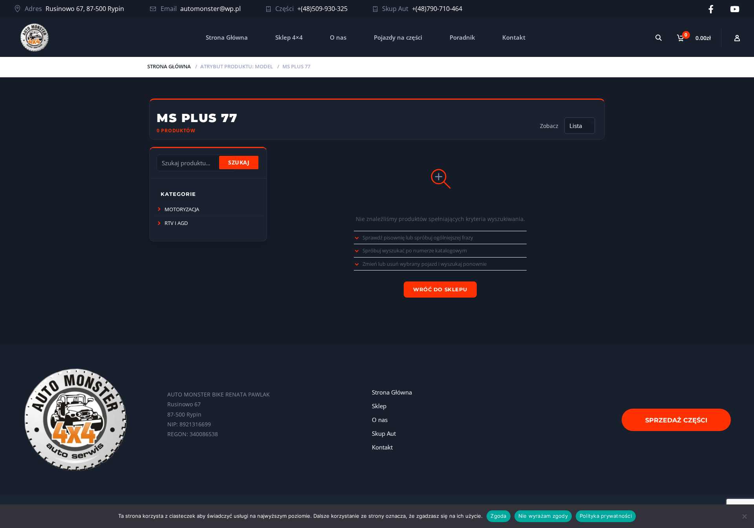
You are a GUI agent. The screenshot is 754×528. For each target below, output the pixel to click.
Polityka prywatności (606, 516)
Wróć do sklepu (440, 289)
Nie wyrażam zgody (543, 516)
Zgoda (498, 516)
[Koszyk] (695, 37)
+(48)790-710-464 (437, 8)
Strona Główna (227, 37)
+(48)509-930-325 (322, 8)
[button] (158, 209)
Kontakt (513, 37)
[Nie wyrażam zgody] (744, 516)
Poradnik (462, 37)
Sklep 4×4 (289, 37)
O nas (338, 37)
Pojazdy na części (398, 37)
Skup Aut (384, 433)
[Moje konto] (737, 37)
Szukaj (238, 162)
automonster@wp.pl (210, 8)
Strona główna (169, 66)
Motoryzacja (182, 209)
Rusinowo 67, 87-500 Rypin (85, 8)
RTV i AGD (176, 223)
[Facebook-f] (711, 9)
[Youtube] (735, 9)
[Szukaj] (659, 37)
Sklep (379, 406)
